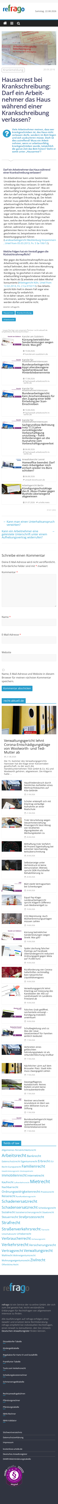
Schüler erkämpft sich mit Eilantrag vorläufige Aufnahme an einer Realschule (37, 805)
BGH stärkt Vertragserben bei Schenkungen (37, 885)
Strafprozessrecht (31, 1217)
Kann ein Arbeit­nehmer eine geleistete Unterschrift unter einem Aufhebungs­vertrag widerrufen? (28, 534)
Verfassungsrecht (38, 1239)
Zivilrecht (37, 1260)
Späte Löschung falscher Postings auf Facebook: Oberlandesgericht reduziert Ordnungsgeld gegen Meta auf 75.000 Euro (39, 953)
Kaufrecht (7, 1182)
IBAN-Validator (10, 1420)
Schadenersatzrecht (19, 1201)
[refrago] (5, 23)
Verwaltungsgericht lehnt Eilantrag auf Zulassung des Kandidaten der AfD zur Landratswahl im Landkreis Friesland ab (38, 993)
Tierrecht (45, 1229)
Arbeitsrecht (9, 319)
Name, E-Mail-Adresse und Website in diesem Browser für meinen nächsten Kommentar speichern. (28, 677)
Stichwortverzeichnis (12, 1432)
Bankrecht (34, 1156)
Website (6, 652)
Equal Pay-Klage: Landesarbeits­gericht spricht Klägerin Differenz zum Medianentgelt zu (37, 901)
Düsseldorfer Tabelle (12, 1341)
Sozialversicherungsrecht (28, 1212)
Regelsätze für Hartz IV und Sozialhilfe (20, 1354)
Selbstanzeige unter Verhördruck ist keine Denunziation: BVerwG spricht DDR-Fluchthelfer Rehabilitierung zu (37, 867)
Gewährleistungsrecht (10, 1171)
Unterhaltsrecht (9, 1234)
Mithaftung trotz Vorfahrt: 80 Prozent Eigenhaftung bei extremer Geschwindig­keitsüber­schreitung (39, 847)
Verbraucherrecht (16, 1238)
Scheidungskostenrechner (15, 1375)
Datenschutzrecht (11, 1161)
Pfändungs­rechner (11, 1400)
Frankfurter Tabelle (11, 1361)
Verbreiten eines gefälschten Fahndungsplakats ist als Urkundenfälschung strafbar (39, 1050)
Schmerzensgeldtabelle (13, 1381)
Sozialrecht (8, 1212)
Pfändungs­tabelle (11, 1407)
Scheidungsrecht (47, 1207)
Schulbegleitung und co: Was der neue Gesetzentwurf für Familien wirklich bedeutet (38, 1032)
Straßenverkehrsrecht (21, 1228)
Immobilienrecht (14, 1175)
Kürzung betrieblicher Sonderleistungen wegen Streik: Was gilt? (37, 935)
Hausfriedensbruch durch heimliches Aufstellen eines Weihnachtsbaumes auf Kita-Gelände (38, 786)
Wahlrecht (7, 1255)
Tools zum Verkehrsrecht (14, 1368)
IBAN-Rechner (9, 1413)
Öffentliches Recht (10, 1264)
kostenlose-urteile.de (12, 1449)
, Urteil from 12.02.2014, (28, 284)
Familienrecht (33, 1166)
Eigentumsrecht (29, 1161)
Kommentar (10, 572)
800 (54, 510)
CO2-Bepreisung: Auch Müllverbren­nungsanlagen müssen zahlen (38, 919)
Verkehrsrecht (15, 1244)
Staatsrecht (48, 1212)
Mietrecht (40, 1181)
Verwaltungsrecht (38, 1250)
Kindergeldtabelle (11, 1348)
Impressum (8, 1442)
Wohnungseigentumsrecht (16, 1260)
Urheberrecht (24, 1233)
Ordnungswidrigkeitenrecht (21, 1192)
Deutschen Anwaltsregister (16, 1330)
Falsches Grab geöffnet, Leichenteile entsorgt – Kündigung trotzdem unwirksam (36, 1013)
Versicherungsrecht (42, 1245)
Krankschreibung (24, 312)
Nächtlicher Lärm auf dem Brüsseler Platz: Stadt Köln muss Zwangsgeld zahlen (38, 1068)
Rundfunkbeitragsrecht (26, 1196)
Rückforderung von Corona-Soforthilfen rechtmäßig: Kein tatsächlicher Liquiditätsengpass (38, 973)
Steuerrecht (10, 1217)
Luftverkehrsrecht (21, 1182)
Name (6, 617)
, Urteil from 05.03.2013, (30, 241)
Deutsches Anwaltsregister (15, 1454)
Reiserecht (8, 1196)
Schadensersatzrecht (20, 1207)
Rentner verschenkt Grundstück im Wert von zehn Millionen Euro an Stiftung (36, 1104)
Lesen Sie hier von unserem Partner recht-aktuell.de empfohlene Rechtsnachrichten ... (24, 331)
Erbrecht (44, 1161)
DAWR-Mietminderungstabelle (17, 1459)
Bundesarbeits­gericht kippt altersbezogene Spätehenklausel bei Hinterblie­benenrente (38, 1123)
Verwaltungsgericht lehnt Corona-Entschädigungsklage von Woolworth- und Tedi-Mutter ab (27, 746)
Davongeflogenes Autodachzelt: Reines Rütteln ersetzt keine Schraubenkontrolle (35, 1085)
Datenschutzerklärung (13, 1437)
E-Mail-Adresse (11, 634)
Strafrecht (11, 1222)
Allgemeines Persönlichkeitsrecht (19, 1150)
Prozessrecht (47, 1192)
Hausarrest (8, 312)
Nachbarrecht (10, 1187)
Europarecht (14, 1166)
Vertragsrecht (12, 1250)
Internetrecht (35, 1175)
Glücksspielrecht (26, 1171)
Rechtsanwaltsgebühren (14, 1393)
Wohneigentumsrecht (24, 1255)
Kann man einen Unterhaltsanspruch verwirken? (29, 523)
